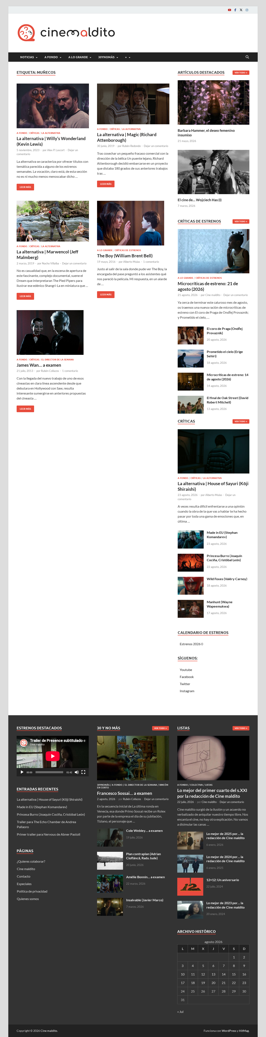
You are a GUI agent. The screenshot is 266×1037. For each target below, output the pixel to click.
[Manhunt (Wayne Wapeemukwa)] (191, 602)
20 (213, 983)
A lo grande (78, 57)
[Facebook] (235, 10)
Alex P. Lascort (56, 150)
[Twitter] (241, 10)
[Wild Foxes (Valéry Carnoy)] (191, 579)
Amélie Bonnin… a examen (145, 877)
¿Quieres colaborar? (31, 861)
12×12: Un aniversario (222, 880)
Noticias (27, 57)
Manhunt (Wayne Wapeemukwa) (220, 604)
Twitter (185, 684)
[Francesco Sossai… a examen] (133, 738)
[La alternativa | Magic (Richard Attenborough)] (133, 104)
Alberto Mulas (131, 261)
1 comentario (151, 261)
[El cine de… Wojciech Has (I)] (213, 171)
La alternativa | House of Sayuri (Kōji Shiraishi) (50, 799)
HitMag (244, 1030)
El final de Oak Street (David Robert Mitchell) (227, 400)
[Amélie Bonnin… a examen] (110, 877)
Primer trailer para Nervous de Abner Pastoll (48, 834)
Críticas (34, 133)
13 (213, 974)
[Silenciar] (77, 772)
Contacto (23, 876)
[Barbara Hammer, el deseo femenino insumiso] (213, 102)
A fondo (51, 57)
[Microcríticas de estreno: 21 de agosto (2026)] (213, 252)
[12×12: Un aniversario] (190, 880)
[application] (53, 756)
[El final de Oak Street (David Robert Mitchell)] (191, 398)
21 (223, 983)
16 (244, 974)
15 (234, 974)
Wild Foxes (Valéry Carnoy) (227, 579)
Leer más (24, 186)
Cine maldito (212, 295)
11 (193, 974)
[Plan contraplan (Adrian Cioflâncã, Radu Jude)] (110, 854)
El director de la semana (57, 359)
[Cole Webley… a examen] (110, 831)
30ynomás (106, 57)
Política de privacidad (32, 891)
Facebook (187, 677)
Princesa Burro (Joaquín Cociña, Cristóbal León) (224, 558)
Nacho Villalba (50, 263)
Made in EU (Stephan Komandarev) (222, 534)
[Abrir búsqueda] (247, 57)
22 (234, 983)
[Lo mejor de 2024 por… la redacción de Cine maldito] (190, 857)
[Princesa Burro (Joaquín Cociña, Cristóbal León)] (191, 556)
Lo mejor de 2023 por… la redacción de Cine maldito (225, 905)
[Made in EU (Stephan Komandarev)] (191, 533)
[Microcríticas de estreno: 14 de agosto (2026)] (191, 375)
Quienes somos (28, 899)
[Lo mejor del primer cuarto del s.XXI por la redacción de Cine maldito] (213, 738)
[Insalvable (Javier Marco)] (110, 900)
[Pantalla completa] (83, 772)
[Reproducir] (22, 772)
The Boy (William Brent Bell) (125, 255)
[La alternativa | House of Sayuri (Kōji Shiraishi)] (213, 452)
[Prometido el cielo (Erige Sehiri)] (191, 352)
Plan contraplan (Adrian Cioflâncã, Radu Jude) (143, 856)
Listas (208, 784)
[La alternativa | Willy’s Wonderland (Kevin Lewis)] (53, 106)
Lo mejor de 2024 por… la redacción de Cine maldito (225, 859)
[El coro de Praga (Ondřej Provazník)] (191, 329)
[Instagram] (246, 10)
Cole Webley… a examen (144, 830)
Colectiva (196, 784)
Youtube (186, 670)
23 (244, 983)
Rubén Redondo (131, 146)
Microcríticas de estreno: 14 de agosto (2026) (227, 377)
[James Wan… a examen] (53, 332)
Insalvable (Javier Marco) (144, 900)
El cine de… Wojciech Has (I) (200, 200)
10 (183, 974)
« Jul (180, 1012)
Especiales (24, 884)
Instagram (187, 691)
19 (203, 983)
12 (203, 974)
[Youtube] (229, 10)
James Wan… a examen (39, 364)
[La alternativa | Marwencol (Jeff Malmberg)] (53, 221)
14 (223, 974)
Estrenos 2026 (190, 644)
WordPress (229, 1030)
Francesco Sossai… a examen (124, 793)
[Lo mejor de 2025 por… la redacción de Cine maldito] (190, 834)
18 (193, 983)
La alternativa (50, 133)
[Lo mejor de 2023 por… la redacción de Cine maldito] (190, 903)
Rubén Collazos (50, 370)
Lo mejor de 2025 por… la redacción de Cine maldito (225, 836)
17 (183, 983)
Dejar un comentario (156, 146)
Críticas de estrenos (128, 250)
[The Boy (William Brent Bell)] (133, 223)
